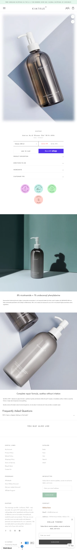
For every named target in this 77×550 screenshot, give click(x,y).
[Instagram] (10, 530)
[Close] (72, 519)
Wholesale (8, 480)
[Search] (68, 8)
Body (44, 449)
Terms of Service (10, 463)
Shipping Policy (9, 459)
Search (45, 459)
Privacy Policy (9, 453)
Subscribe (55, 542)
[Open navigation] (4, 8)
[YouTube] (19, 530)
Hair (44, 456)
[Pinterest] (15, 530)
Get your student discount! (12, 487)
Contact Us (8, 469)
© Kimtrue (8, 542)
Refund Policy (9, 456)
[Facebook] (5, 530)
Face (44, 453)
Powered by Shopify (11, 545)
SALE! (44, 463)
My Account (8, 449)
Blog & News (9, 466)
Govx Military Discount (11, 484)
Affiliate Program (10, 490)
